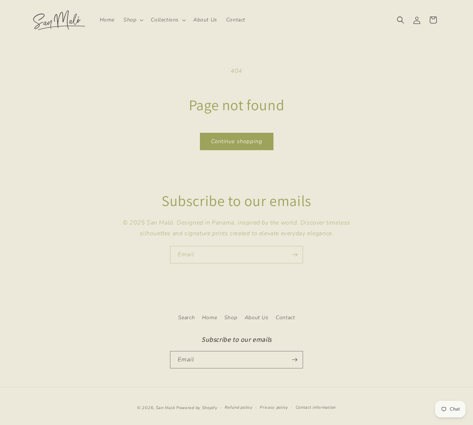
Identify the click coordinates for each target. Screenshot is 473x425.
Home (209, 317)
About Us (257, 317)
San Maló (165, 408)
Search (186, 317)
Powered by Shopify (197, 408)
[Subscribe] (294, 254)
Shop (230, 317)
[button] (132, 20)
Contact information (316, 407)
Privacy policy (274, 407)
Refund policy (238, 407)
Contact (285, 317)
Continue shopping (236, 141)
